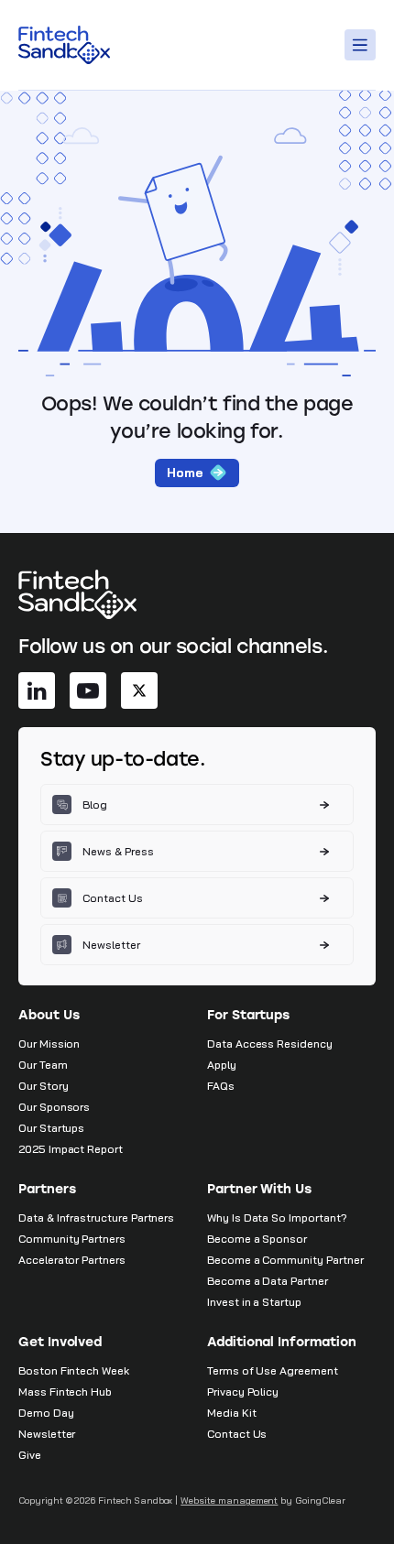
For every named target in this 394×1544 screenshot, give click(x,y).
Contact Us (237, 1434)
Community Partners (72, 1238)
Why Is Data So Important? (277, 1217)
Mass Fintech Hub (65, 1391)
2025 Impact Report (70, 1149)
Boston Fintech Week (73, 1370)
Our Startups (51, 1128)
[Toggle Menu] (363, 44)
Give (29, 1455)
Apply (221, 1064)
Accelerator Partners (72, 1260)
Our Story (43, 1086)
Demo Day (46, 1412)
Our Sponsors (54, 1107)
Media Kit (231, 1412)
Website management (229, 1500)
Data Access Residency (270, 1043)
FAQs (221, 1086)
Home (185, 472)
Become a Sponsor (257, 1238)
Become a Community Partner (285, 1260)
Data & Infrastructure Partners (96, 1217)
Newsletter (46, 1434)
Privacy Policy (243, 1391)
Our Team (43, 1064)
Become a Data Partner (267, 1281)
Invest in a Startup (254, 1302)
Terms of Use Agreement (272, 1370)
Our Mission (49, 1043)
